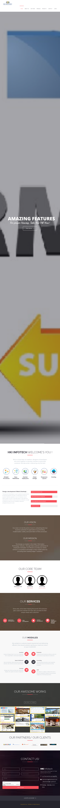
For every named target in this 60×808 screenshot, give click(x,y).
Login (55, 8)
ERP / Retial (27, 702)
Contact (50, 8)
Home (22, 8)
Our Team (33, 8)
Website (33, 702)
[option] (7, 745)
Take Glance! (29, 228)
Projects (44, 8)
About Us (27, 8)
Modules (38, 8)
